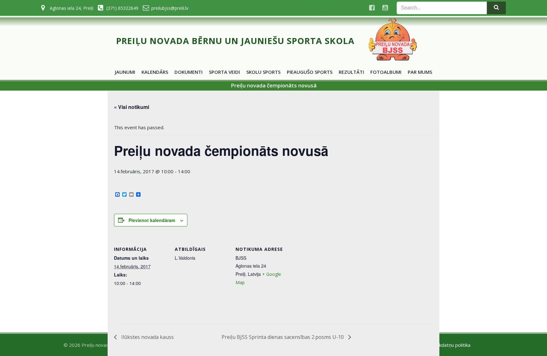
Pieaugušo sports (309, 72)
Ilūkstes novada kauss (147, 337)
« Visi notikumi (131, 107)
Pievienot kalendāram (152, 220)
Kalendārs (154, 72)
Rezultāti (351, 72)
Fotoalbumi (385, 72)
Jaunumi (125, 72)
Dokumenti (188, 72)
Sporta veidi (224, 72)
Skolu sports (263, 72)
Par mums (420, 72)
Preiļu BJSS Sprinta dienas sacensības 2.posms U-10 (283, 337)
